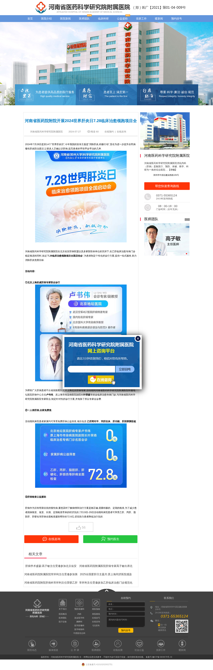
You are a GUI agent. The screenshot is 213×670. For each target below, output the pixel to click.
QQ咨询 (96, 625)
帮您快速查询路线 (167, 186)
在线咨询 (121, 131)
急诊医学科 (79, 618)
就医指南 (96, 609)
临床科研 (103, 18)
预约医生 (113, 539)
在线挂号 (96, 618)
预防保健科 (79, 609)
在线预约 (109, 131)
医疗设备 (63, 622)
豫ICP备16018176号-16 (162, 657)
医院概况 (63, 614)
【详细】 (172, 169)
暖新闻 (159, 18)
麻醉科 (79, 622)
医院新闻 (65, 18)
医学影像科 (79, 625)
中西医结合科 (79, 633)
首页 (30, 18)
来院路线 (96, 614)
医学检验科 (79, 629)
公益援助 (122, 18)
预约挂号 (176, 18)
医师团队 (84, 18)
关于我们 (63, 609)
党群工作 (141, 18)
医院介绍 (46, 18)
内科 (79, 614)
